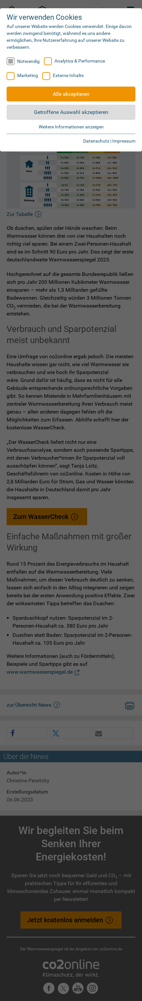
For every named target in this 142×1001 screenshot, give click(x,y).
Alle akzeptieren (71, 94)
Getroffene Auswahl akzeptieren (71, 112)
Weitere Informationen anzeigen (71, 126)
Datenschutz (96, 141)
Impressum (123, 141)
